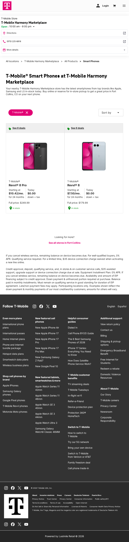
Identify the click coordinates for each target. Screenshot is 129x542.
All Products (71, 61)
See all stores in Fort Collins (64, 242)
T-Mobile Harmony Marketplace (41, 61)
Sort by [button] (111, 113)
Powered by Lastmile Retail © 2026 (64, 536)
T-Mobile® (17, 112)
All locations (12, 61)
